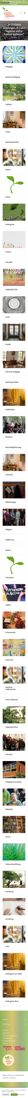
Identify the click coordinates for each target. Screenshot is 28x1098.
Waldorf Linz (9, 540)
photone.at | (11, 1075)
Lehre (7, 946)
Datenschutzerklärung (12, 864)
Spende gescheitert (12, 382)
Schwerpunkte (10, 632)
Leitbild (7, 605)
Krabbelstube (10, 410)
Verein (7, 317)
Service (8, 837)
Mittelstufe (9, 809)
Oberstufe (8, 754)
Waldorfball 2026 (11, 290)
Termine (8, 252)
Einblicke (8, 105)
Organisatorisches (11, 727)
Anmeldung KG (7, 1038)
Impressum (9, 660)
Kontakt (8, 344)
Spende (8, 550)
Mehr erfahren (21, 1094)
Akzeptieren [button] (14, 1094)
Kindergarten (9, 224)
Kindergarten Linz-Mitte (13, 974)
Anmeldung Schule (9, 1041)
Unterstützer (9, 578)
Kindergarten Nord (11, 1001)
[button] (24, 13)
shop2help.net (4, 2)
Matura (7, 170)
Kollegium (8, 530)
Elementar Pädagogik (12, 372)
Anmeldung (9, 892)
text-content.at (11, 1078)
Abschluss (8, 437)
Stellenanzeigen (10, 502)
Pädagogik (8, 67)
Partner (7, 197)
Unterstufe (9, 475)
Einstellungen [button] (6, 1094)
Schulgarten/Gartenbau (13, 782)
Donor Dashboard (11, 700)
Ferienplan (9, 262)
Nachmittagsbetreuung (13, 447)
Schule (7, 132)
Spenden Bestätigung (12, 77)
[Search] (20, 13)
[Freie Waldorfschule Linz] (8, 13)
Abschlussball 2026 (12, 142)
